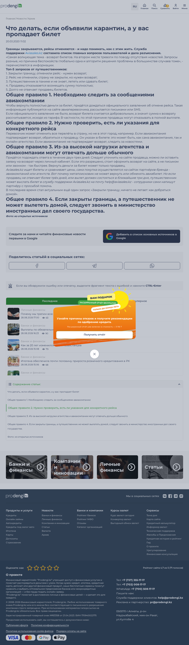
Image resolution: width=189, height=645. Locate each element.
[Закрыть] (94, 354)
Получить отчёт (94, 334)
